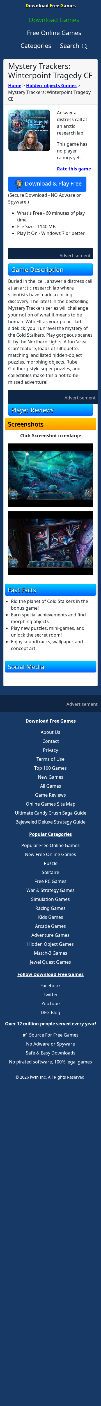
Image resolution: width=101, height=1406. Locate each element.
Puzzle (51, 863)
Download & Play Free (53, 184)
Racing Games (50, 908)
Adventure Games (50, 935)
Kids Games (50, 917)
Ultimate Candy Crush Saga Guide (50, 813)
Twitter (50, 994)
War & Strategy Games (50, 890)
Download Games (54, 20)
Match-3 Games (50, 953)
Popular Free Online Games (50, 845)
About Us (50, 732)
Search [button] (70, 45)
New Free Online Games (50, 854)
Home (14, 85)
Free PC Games (50, 881)
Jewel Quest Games (50, 962)
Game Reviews (50, 795)
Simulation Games (50, 899)
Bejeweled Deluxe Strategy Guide (50, 822)
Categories (35, 45)
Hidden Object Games (50, 944)
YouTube (51, 1003)
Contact (50, 741)
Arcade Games (50, 926)
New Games (50, 777)
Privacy (50, 750)
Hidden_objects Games (51, 85)
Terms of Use (50, 759)
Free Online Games (54, 33)
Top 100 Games (50, 768)
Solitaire (50, 872)
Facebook (50, 985)
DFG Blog (50, 1012)
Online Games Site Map (50, 804)
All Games (50, 786)
